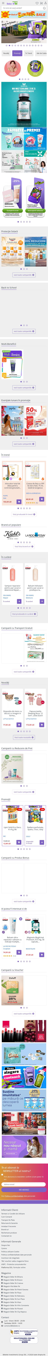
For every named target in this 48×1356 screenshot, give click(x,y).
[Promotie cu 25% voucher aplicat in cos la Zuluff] (12, 990)
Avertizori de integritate (10, 1258)
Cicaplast (6, 949)
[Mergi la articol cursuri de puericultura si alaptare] (18, 45)
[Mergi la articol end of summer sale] (6, 45)
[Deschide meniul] (3, 3)
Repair (5, 598)
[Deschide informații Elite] (5, 466)
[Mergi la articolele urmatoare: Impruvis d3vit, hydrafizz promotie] (26, 222)
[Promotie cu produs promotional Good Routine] (12, 161)
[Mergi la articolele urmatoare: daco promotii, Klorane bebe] (21, 222)
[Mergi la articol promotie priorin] (38, 45)
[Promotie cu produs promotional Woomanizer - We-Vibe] (12, 878)
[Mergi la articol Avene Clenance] (26, 45)
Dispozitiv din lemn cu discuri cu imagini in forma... (12, 713)
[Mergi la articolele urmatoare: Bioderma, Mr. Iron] (26, 542)
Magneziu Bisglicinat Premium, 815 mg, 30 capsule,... (35, 939)
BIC (4, 836)
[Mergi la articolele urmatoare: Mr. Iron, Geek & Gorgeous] (29, 542)
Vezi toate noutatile (23, 737)
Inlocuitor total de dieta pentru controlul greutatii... (12, 486)
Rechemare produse (9, 1233)
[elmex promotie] (35, 161)
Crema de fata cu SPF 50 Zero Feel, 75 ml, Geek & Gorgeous (35, 486)
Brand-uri (5, 1229)
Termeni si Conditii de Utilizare (13, 1214)
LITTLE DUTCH (8, 719)
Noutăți (6, 53)
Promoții (17, 53)
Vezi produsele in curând (23, 614)
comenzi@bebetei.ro (12, 1326)
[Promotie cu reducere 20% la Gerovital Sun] (36, 252)
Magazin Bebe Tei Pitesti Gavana (15, 1289)
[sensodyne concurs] (24, 138)
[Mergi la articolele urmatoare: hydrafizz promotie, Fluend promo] (29, 222)
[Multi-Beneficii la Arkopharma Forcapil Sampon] (12, 364)
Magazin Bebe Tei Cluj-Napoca (14, 1312)
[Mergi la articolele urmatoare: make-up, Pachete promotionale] (28, 79)
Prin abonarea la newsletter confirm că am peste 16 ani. (24, 1178)
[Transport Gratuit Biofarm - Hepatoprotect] (36, 647)
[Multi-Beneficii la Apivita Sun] (36, 364)
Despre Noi (5, 1245)
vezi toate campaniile (23, 275)
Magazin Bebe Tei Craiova (13, 1283)
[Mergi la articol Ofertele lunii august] (12, 45)
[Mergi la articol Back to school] (9, 45)
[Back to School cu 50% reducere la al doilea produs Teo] (12, 308)
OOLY (28, 836)
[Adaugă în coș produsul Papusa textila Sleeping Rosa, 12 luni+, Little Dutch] (41, 724)
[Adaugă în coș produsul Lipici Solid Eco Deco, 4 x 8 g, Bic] (18, 842)
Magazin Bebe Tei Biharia (13, 1277)
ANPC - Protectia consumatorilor (13, 1264)
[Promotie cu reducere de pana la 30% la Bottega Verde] (12, 769)
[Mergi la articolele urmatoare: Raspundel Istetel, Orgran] (21, 542)
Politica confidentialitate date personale (16, 1255)
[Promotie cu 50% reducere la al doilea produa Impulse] (12, 421)
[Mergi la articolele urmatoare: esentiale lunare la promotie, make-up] (25, 79)
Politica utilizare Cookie (10, 1251)
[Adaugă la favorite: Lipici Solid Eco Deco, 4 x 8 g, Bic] (4, 809)
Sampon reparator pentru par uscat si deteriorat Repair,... (12, 588)
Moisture (29, 598)
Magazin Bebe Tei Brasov (13, 1280)
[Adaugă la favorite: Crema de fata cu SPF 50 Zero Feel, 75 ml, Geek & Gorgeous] (27, 464)
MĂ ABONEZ (24, 1190)
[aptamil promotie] (24, 1100)
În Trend (29, 53)
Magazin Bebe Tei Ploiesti (13, 1308)
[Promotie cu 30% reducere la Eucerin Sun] (12, 252)
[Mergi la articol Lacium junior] (32, 45)
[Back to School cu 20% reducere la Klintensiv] (36, 769)
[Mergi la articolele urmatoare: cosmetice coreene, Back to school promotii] (19, 79)
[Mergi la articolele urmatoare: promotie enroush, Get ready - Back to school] (18, 222)
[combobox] (24, 8)
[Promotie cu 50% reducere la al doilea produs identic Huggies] (36, 421)
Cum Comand (6, 1217)
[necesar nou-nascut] (24, 1147)
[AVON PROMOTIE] (24, 1031)
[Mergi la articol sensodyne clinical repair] (35, 45)
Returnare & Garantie (9, 1223)
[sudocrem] (24, 1123)
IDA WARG (7, 595)
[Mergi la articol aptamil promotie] (24, 45)
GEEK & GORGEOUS (33, 493)
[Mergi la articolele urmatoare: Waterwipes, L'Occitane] (24, 542)
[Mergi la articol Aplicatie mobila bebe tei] (15, 45)
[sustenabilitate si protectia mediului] (24, 1077)
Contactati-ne (6, 1236)
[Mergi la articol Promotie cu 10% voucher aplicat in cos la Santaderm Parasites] (29, 45)
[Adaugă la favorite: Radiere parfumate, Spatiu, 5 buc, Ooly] (27, 809)
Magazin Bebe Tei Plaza (12, 1293)
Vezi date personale (18, 1196)
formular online (19, 1267)
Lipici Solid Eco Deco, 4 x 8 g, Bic (12, 828)
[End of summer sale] (24, 14)
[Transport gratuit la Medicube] (12, 648)
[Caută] (44, 8)
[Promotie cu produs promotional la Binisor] (36, 878)
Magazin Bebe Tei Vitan (12, 1302)
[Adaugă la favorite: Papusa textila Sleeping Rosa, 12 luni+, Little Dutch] (27, 692)
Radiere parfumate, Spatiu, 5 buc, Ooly (35, 828)
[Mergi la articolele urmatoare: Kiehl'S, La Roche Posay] (18, 542)
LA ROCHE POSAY (9, 946)
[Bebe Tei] (12, 3)
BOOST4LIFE (30, 949)
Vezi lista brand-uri (23, 546)
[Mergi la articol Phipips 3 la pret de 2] (21, 45)
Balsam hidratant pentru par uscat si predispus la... (35, 588)
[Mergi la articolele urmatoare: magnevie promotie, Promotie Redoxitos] (24, 222)
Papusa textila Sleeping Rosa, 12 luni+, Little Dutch (35, 713)
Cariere (4, 1248)
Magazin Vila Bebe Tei (11, 1286)
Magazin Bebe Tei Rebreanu (14, 1296)
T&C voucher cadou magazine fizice (14, 1261)
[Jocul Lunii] (24, 1054)
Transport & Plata (8, 1220)
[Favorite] (37, 3)
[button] (19, 601)
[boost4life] (24, 104)
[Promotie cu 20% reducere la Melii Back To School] (36, 308)
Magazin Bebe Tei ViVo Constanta (16, 1305)
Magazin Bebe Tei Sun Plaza (14, 1299)
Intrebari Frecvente (8, 1226)
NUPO (5, 496)
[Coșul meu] (41, 3)
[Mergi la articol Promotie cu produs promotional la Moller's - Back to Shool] (41, 45)
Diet (4, 498)
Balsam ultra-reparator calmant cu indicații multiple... (13, 939)
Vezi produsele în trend (23, 514)
